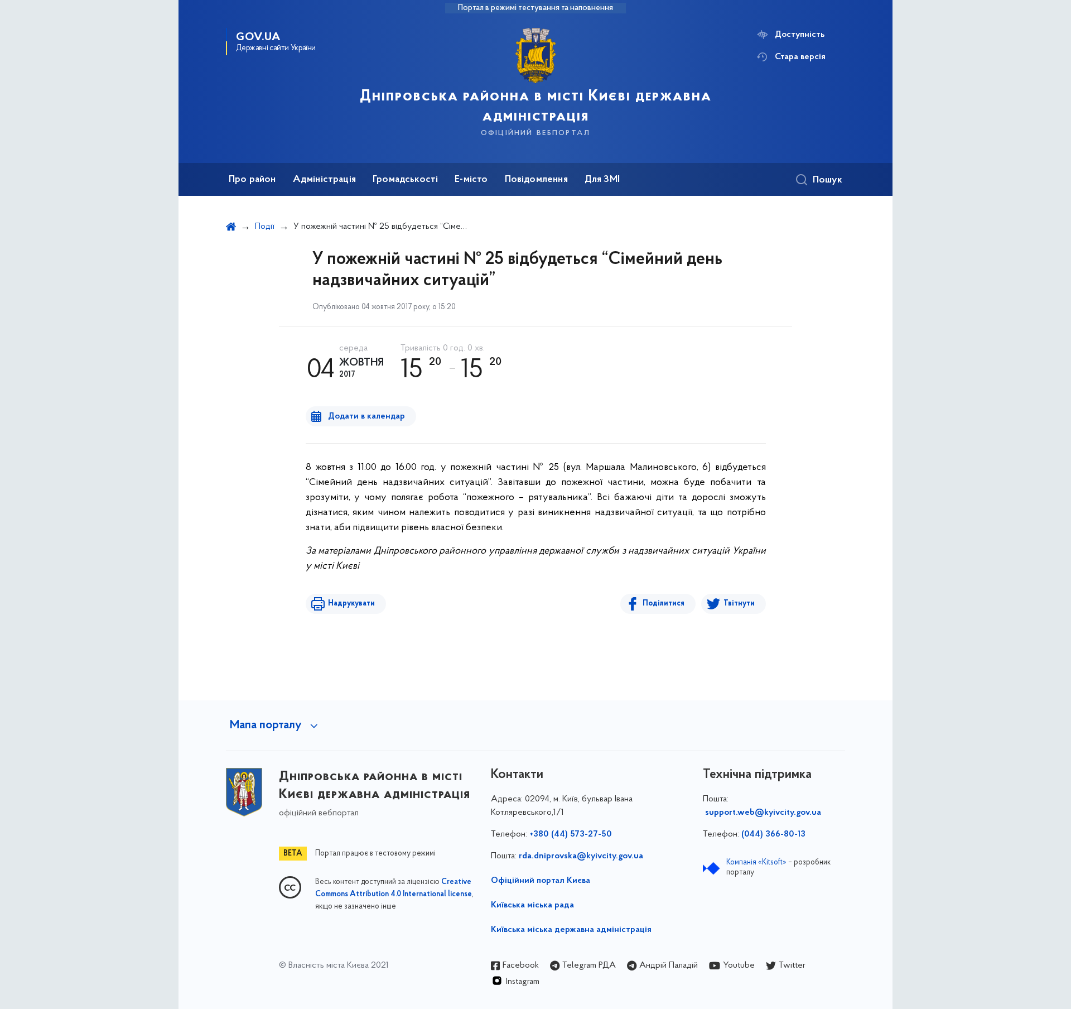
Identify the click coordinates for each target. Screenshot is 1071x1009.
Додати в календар (366, 416)
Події (264, 226)
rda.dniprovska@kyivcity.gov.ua (581, 856)
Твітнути (739, 603)
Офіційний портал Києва (540, 880)
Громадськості (405, 180)
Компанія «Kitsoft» (756, 862)
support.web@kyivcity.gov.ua (763, 812)
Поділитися (663, 603)
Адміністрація (324, 180)
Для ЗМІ (602, 180)
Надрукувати (351, 603)
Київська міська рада (532, 905)
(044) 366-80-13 (773, 834)
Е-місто (471, 180)
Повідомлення (536, 180)
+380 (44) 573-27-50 (570, 834)
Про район (252, 180)
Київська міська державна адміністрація (571, 929)
